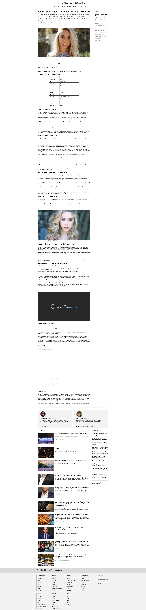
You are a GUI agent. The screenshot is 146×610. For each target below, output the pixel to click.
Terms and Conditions (101, 582)
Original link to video (72, 307)
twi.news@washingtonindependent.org (104, 579)
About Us (99, 583)
